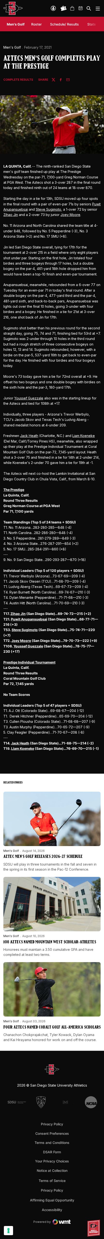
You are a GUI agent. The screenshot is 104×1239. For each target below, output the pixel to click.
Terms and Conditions (52, 1143)
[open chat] (94, 1228)
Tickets (63, 8)
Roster (36, 24)
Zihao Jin (10, 215)
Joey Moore (70, 215)
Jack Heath (29, 436)
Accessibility (52, 1209)
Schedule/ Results (64, 24)
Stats (91, 24)
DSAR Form (52, 1152)
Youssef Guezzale (28, 398)
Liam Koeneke (83, 436)
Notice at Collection (52, 1170)
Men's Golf (12, 47)
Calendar (81, 8)
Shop (72, 8)
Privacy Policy (52, 1124)
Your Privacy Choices (52, 1161)
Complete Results (18, 80)
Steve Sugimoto (48, 209)
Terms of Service (52, 1180)
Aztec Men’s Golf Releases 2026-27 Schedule (42, 857)
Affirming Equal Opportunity (52, 1200)
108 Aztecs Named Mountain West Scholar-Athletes (49, 942)
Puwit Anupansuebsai (29, 619)
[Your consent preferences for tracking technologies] (8, 1230)
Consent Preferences (52, 1133)
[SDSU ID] (53, 8)
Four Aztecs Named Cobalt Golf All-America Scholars (52, 1027)
